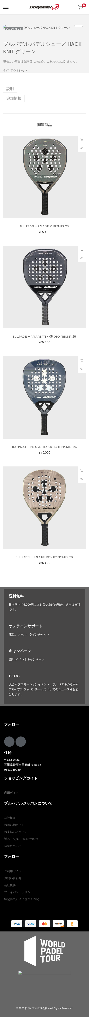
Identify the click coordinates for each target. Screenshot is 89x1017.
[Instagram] (21, 741)
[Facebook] (9, 741)
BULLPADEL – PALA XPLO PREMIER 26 (44, 226)
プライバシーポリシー (18, 892)
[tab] (44, 89)
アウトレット (19, 70)
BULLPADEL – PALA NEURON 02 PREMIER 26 (44, 557)
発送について (13, 846)
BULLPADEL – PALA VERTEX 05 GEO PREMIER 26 (44, 337)
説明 (10, 88)
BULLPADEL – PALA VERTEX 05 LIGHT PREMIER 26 (44, 447)
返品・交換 (11, 839)
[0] (80, 7)
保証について (30, 839)
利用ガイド (11, 792)
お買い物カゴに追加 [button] (82, 140)
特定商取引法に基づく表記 (21, 899)
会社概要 (10, 818)
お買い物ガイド (14, 825)
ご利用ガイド (13, 871)
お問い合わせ (13, 878)
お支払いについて (15, 832)
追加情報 (13, 98)
